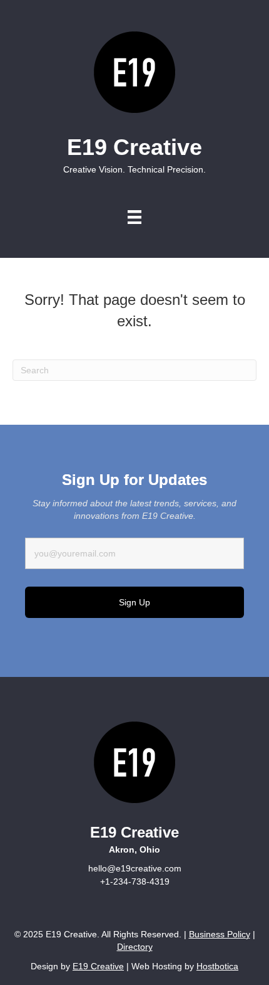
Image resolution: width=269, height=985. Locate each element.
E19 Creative (98, 966)
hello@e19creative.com (134, 868)
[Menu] (134, 217)
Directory (135, 947)
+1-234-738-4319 (135, 881)
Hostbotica (217, 966)
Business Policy (219, 934)
